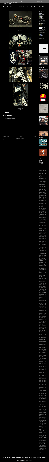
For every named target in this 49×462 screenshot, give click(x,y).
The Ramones (43, 420)
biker (40, 196)
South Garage (42, 398)
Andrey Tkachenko (41, 182)
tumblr (40, 430)
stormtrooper (44, 404)
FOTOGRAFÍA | (27, 6)
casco (42, 219)
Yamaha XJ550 (40, 446)
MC (44, 331)
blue (44, 200)
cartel (42, 218)
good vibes (40, 271)
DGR (45, 241)
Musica (43, 347)
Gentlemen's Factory (43, 267)
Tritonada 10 (42, 429)
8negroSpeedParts (41, 176)
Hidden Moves (43, 279)
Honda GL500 (44, 287)
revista (43, 374)
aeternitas (44, 179)
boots (44, 205)
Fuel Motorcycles (41, 263)
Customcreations (41, 235)
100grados (44, 170)
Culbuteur (45, 233)
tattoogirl (40, 414)
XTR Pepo (42, 443)
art (45, 184)
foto (45, 259)
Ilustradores (41, 293)
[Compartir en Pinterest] (8, 112)
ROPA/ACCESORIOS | (21, 6)
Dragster (43, 246)
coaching (43, 226)
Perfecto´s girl (43, 361)
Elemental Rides (42, 251)
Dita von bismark (42, 244)
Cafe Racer (41, 212)
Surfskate (43, 408)
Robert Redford (41, 377)
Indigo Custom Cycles (42, 294)
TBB (45, 414)
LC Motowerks (43, 316)
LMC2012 (41, 319)
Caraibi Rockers (41, 217)
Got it (41, 1)
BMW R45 (43, 202)
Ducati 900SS (44, 247)
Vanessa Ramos (42, 433)
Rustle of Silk (41, 383)
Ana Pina (42, 181)
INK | (31, 6)
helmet (45, 277)
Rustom (44, 383)
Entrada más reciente (6, 136)
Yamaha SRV (44, 445)
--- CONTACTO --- (41, 163)
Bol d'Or (42, 203)
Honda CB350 (43, 283)
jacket (42, 298)
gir (41, 269)
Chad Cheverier (44, 220)
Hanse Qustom (41, 275)
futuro (43, 264)
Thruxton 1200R (41, 423)
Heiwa (43, 277)
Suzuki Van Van (41, 410)
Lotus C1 (43, 322)
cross (43, 233)
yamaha (45, 443)
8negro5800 (45, 174)
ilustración (44, 292)
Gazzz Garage (44, 265)
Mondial (45, 337)
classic (43, 224)
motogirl (42, 343)
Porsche (45, 365)
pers (45, 361)
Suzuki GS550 (44, 409)
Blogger (31, 460)
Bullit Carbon (44, 209)
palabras (43, 358)
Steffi (40, 403)
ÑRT (42, 355)
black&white (44, 198)
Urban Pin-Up (44, 432)
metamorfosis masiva (42, 333)
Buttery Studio (44, 211)
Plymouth (45, 364)
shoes (45, 392)
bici (44, 194)
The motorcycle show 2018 (42, 418)
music (40, 347)
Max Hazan (40, 331)
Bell (45, 192)
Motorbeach (40, 344)
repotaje (43, 373)
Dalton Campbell (41, 236)
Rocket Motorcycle (41, 378)
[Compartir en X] (7, 112)
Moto (6, 113)
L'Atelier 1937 (44, 313)
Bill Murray (43, 196)
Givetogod (40, 270)
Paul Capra (42, 359)
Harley (43, 275)
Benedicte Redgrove (41, 193)
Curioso (40, 234)
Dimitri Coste (42, 242)
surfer (45, 407)
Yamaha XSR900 (44, 448)
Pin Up (42, 363)
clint (40, 225)
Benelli (45, 193)
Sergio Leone (41, 390)
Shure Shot (42, 393)
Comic (45, 228)
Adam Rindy (43, 178)
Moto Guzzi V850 (44, 341)
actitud (40, 178)
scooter (45, 387)
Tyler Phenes (42, 431)
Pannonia (45, 358)
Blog (43, 200)
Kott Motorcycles (41, 311)
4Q (43, 172)
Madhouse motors (41, 325)
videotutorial (41, 437)
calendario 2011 (44, 214)
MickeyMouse (41, 334)
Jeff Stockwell (42, 300)
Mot (43, 339)
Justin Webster (43, 304)
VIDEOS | (35, 6)
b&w (45, 187)
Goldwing (45, 270)
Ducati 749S (41, 247)
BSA (42, 208)
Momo (43, 337)
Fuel (45, 262)
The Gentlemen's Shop (43, 417)
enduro (43, 252)
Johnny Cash (44, 301)
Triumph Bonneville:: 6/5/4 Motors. (44, 14)
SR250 (41, 401)
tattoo (42, 413)
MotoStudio (43, 346)
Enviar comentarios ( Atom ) (22, 138)
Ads (42, 179)
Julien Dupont (40, 304)
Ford (43, 258)
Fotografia (41, 260)
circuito (45, 223)
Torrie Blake (42, 427)
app (42, 184)
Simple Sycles (44, 393)
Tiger (45, 423)
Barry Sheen (40, 190)
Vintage (45, 437)
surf (41, 407)
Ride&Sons (42, 376)
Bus (42, 211)
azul (44, 187)
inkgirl (40, 295)
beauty (40, 192)
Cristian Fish (40, 233)
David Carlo (42, 238)
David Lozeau (44, 238)
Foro (44, 259)
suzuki (45, 408)
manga (42, 327)
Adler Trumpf (40, 179)
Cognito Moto (43, 227)
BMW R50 (45, 202)
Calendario (40, 214)
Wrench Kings (43, 442)
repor (41, 373)
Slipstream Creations (43, 395)
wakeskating (40, 439)
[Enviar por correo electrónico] (5, 112)
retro (41, 374)
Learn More (38, 1)
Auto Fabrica (44, 186)
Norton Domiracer (41, 353)
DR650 (40, 246)
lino (39, 319)
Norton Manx (44, 353)
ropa (40, 379)
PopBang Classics (41, 365)
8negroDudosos (41, 175)
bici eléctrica (42, 195)
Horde (43, 290)
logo (44, 319)
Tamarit (43, 411)
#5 (39, 170)
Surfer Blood (40, 408)
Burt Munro (40, 211)
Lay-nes (41, 316)
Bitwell (44, 197)
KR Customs (44, 311)
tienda (44, 423)
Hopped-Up (41, 290)
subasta (43, 406)
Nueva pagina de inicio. (43, 27)
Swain (43, 410)
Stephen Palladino (43, 403)
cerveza (40, 220)
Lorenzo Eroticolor (43, 321)
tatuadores (43, 414)
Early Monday (43, 249)
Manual (44, 327)
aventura (40, 187)
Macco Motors (44, 324)
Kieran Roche (43, 310)
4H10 (42, 172)
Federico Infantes (41, 256)
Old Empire (43, 356)
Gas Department (41, 265)
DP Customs (44, 245)
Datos (45, 237)
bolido (44, 203)
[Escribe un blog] (6, 112)
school (43, 387)
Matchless (40, 330)
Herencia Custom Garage (42, 278)
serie (43, 390)
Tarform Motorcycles (43, 412)
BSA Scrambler (44, 208)
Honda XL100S (43, 289)
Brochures (45, 206)
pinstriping (45, 363)
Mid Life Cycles (44, 334)
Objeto (43, 355)
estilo (43, 253)
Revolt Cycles (43, 375)
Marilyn (43, 328)
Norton (43, 352)
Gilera (43, 268)
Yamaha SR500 (41, 445)
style (40, 406)
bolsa (45, 203)
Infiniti (45, 294)
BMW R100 (40, 202)
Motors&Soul (40, 346)
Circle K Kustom (41, 223)
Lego (43, 317)
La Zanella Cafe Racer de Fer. (43, 35)
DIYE (44, 244)
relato (44, 372)
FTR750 (44, 262)
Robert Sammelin (44, 377)
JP (44, 303)
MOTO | (4, 6)
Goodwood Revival (44, 271)
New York (43, 350)
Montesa (40, 339)
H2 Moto (42, 273)
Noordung (40, 352)
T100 (45, 410)
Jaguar (44, 298)
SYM (44, 410)
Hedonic (45, 276)
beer (44, 192)
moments (42, 337)
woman (40, 442)
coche (45, 226)
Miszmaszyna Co (41, 336)
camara (45, 215)
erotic (41, 253)
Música (45, 347)
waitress (45, 438)
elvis (41, 252)
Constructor (41, 230)
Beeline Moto (42, 192)
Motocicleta (41, 342)
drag (41, 246)
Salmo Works (44, 384)
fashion (45, 255)
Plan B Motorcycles (41, 364)
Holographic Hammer (41, 281)
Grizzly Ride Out (43, 272)
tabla (41, 411)
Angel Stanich (44, 182)
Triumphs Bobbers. (43, 17)
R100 (45, 367)
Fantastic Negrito (41, 255)
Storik (42, 404)
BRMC (43, 206)
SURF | (14, 6)
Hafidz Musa (44, 273)
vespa (40, 435)
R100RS (40, 368)
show (40, 393)
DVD (43, 248)
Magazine (41, 326)
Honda (45, 281)
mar (45, 327)
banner (40, 189)
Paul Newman (44, 359)
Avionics (43, 187)
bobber (40, 203)
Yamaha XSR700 (41, 448)
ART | (17, 6)
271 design (41, 171)
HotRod (45, 290)
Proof (45, 366)
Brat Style (40, 206)
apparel (44, 184)
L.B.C (42, 313)
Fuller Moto (41, 264)
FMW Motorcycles (41, 258)
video (43, 436)
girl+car (45, 269)
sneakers (40, 397)
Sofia (43, 397)
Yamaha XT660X (41, 449)
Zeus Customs (41, 451)
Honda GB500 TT (41, 287)
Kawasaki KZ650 (44, 307)
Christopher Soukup (43, 222)
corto (43, 232)
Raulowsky (40, 371)
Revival (45, 374)
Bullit (42, 209)
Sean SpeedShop (44, 388)
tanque (40, 412)
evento (45, 253)
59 (44, 172)
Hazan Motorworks (41, 276)
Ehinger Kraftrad (42, 250)
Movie (45, 346)
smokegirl (41, 396)
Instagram (42, 295)
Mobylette (45, 336)
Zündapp (40, 452)
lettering (45, 317)
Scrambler (40, 388)
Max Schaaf (43, 331)
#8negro (41, 170)
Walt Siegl (43, 439)
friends (42, 262)
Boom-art (42, 205)
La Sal (43, 314)
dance (44, 236)
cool (43, 230)
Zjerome (44, 451)
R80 (43, 368)
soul (40, 398)
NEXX (45, 350)
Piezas (45, 362)
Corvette (45, 232)
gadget (45, 264)
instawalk (45, 295)
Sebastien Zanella (41, 389)
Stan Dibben (44, 401)
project (44, 366)
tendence (40, 415)
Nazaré (40, 349)
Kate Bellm (43, 306)
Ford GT (45, 258)
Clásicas (40, 224)
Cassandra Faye (44, 219)
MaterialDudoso (44, 330)
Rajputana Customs (44, 370)
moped (42, 339)
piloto (40, 363)
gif (41, 268)
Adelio (45, 178)
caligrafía (42, 215)
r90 (44, 368)
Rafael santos (43, 369)
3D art (41, 172)
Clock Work (45, 225)
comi (43, 228)
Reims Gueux (41, 372)
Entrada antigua (35, 136)
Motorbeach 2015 (44, 344)
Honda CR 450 (41, 286)
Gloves (43, 270)
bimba (45, 196)
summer (45, 406)
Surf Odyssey (43, 407)
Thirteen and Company (42, 421)
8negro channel (41, 173)
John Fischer (41, 301)
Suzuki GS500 (41, 409)
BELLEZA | (39, 6)
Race (45, 368)
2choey (44, 171)
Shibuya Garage (41, 391)
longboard (40, 320)
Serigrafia (45, 390)
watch (45, 439)
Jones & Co (42, 303)
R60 (42, 368)
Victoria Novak (44, 435)
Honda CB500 (42, 284)
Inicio (21, 136)
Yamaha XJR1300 (44, 446)
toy (40, 428)
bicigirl (45, 195)
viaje (42, 435)
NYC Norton (40, 355)
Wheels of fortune (43, 440)
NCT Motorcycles (43, 349)
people (40, 361)
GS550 (45, 272)
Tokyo (43, 424)
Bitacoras (41, 197)
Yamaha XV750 (44, 449)
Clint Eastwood (42, 225)
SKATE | (11, 6)
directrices (45, 242)
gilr (44, 268)
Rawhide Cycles (43, 371)
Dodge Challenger (41, 245)
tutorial (40, 431)
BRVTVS (40, 208)
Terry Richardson (44, 415)
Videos (45, 436)
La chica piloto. (43, 23)
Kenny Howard (44, 309)
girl (43, 269)
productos (41, 366)
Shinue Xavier (44, 391)
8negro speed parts (42, 174)
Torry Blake (45, 427)
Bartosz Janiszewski (44, 190)
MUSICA (43, 6)
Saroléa (43, 385)
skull (40, 395)
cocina (40, 227)
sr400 (42, 401)
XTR (40, 443)
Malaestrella (40, 327)
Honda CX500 (44, 286)
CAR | (7, 6)
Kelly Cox (42, 309)
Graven (40, 272)
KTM (41, 313)
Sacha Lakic (41, 384)
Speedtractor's (41, 400)
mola (40, 337)
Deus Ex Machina (42, 241)
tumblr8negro (44, 430)
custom (42, 234)
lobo (43, 319)
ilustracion (41, 292)
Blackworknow (40, 200)
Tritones (45, 429)
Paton (40, 359)
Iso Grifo (44, 297)
